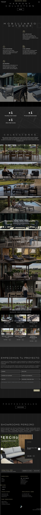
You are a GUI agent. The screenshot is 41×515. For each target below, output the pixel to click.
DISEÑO (6, 63)
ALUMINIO (27, 34)
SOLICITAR (36, 470)
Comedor (3, 479)
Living (2, 478)
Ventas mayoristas (23, 482)
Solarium (3, 481)
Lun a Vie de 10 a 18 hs (5, 495)
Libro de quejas (23, 483)
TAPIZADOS (7, 48)
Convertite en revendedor (6, 504)
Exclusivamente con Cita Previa (27, 496)
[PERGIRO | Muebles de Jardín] (3, 2)
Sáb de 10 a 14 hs (4, 496)
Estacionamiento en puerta (26, 495)
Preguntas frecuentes (24, 481)
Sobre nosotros (4, 501)
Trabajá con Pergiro (5, 502)
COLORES (26, 48)
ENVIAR (37, 390)
